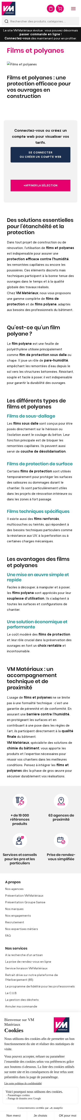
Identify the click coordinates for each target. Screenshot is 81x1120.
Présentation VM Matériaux (24, 895)
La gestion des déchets (22, 1000)
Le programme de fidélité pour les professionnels (40, 986)
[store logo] (8, 8)
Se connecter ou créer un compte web (40, 155)
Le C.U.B (11, 993)
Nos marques (14, 909)
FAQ (8, 935)
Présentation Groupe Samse (25, 902)
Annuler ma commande (21, 1006)
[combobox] (40, 21)
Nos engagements (18, 915)
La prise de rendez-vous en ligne (28, 961)
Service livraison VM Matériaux (26, 968)
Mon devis (51, 8)
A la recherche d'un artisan (24, 955)
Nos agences (14, 889)
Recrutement (14, 922)
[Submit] (6, 21)
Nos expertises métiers (21, 929)
